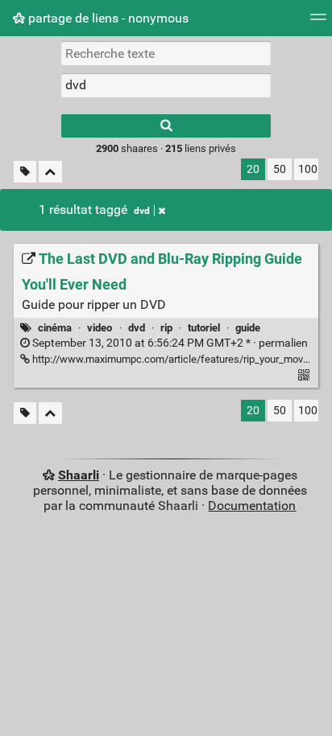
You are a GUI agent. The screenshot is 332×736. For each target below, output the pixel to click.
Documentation (252, 505)
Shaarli (78, 475)
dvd (142, 210)
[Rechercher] (166, 126)
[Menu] (318, 22)
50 (279, 169)
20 (253, 169)
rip (166, 328)
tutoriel (204, 328)
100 (307, 169)
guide (247, 328)
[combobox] (166, 85)
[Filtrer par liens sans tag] (25, 172)
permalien (169, 343)
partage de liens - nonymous (107, 18)
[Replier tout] (50, 172)
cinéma (55, 328)
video (99, 328)
